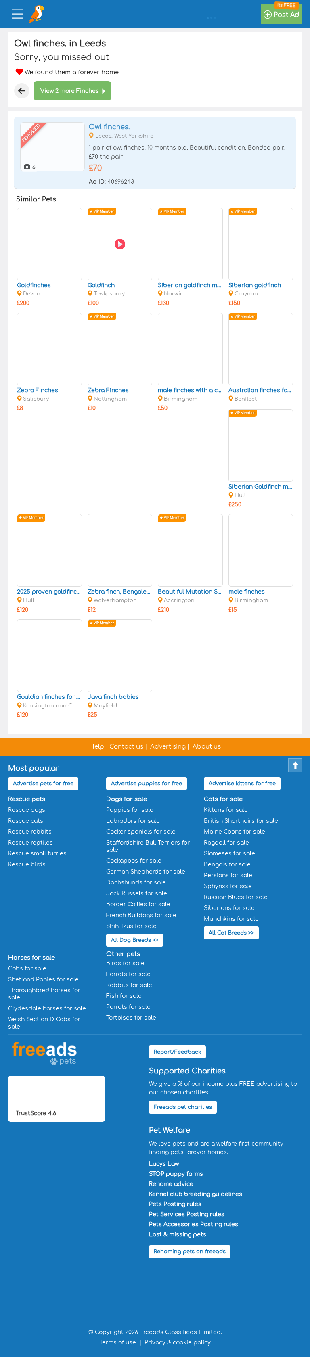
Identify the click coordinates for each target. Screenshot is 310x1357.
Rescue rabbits (30, 832)
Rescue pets (26, 799)
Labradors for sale (133, 821)
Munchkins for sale (231, 919)
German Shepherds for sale (145, 872)
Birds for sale (125, 963)
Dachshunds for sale (136, 883)
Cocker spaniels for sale (141, 832)
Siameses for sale (229, 854)
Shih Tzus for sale (131, 926)
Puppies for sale (129, 810)
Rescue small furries (37, 854)
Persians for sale (228, 875)
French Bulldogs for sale (141, 915)
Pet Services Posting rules (186, 1214)
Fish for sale (124, 996)
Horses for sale (31, 957)
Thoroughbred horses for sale (44, 994)
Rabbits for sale (129, 985)
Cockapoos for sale (133, 861)
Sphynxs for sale (228, 886)
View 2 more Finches (69, 91)
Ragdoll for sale (226, 843)
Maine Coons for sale (234, 832)
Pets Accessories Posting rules (193, 1224)
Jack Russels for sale (136, 894)
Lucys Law (164, 1164)
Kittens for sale (226, 810)
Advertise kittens (242, 783)
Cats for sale (223, 799)
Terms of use (117, 1343)
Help (96, 746)
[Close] (21, 90)
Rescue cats (25, 821)
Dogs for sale (126, 799)
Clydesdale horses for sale (47, 1009)
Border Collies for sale (138, 904)
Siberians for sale (229, 908)
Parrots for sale (128, 1007)
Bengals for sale (227, 864)
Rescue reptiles (30, 843)
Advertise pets (43, 783)
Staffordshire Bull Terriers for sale (148, 846)
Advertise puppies (146, 783)
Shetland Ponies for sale (43, 979)
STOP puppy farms (176, 1174)
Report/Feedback (177, 1052)
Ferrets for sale (128, 974)
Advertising (168, 746)
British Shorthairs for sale (241, 821)
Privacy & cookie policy (178, 1343)
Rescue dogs (26, 810)
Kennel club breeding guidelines (195, 1194)
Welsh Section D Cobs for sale (44, 1023)
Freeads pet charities (183, 1107)
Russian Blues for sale (236, 897)
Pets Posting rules (175, 1204)
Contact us (126, 746)
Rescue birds (27, 864)
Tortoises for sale (131, 1018)
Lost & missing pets (177, 1235)
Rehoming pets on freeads (190, 1252)
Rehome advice (171, 1184)
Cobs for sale (27, 969)
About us (207, 746)
